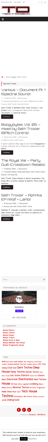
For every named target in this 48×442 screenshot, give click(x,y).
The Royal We (12, 175)
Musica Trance (8, 338)
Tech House (29, 391)
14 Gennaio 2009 (10, 203)
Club (10, 367)
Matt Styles (26, 172)
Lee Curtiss (24, 101)
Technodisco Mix (6, 2)
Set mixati (17, 2)
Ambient (10, 364)
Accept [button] (23, 439)
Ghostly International (11, 101)
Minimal (9, 388)
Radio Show (7, 391)
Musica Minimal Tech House (14, 343)
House (6, 383)
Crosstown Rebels (10, 172)
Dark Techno (25, 367)
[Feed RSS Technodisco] (45, 2)
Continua (6, 117)
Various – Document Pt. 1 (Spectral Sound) (23, 92)
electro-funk (34, 376)
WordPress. (42, 415)
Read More (32, 439)
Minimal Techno (21, 387)
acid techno (18, 362)
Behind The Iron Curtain (23, 364)
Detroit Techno (32, 372)
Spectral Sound (23, 104)
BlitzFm (35, 364)
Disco (41, 372)
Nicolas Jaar (8, 206)
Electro (25, 375)
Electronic (12, 379)
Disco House (6, 376)
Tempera (32, 415)
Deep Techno (17, 371)
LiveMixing (33, 384)
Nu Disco (33, 388)
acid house (9, 362)
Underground (13, 400)
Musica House (8, 335)
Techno (7, 396)
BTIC (39, 364)
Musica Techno (9, 333)
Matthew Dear (34, 101)
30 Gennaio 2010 (10, 137)
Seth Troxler (12, 104)
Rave (14, 392)
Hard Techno (40, 379)
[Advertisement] (24, 48)
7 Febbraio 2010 (10, 98)
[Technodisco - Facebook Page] (38, 2)
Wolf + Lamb (27, 206)
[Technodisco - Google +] (42, 2)
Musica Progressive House (13, 345)
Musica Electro (9, 330)
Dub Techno (15, 375)
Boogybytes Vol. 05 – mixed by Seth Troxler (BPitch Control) (20, 129)
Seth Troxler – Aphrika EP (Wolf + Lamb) (21, 197)
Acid (3, 361)
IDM (12, 384)
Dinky (19, 172)
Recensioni (23, 98)
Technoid (41, 396)
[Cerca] (24, 2)
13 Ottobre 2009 (10, 169)
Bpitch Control (9, 140)
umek (4, 400)
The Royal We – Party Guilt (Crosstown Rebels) (23, 162)
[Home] (2, 77)
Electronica (26, 379)
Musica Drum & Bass (11, 340)
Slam (19, 392)
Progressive (41, 388)
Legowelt (26, 384)
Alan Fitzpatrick (29, 362)
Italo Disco (18, 384)
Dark (15, 368)
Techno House (32, 396)
